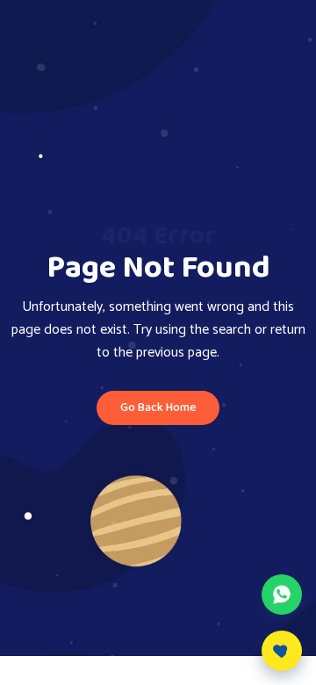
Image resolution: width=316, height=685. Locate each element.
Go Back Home (158, 407)
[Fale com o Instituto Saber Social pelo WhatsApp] (282, 594)
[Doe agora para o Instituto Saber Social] (282, 651)
